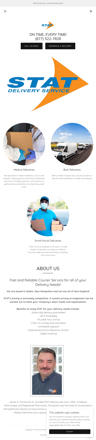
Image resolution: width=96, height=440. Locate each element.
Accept (69, 431)
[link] (91, 11)
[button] (5, 11)
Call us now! (31, 46)
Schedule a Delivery (60, 46)
